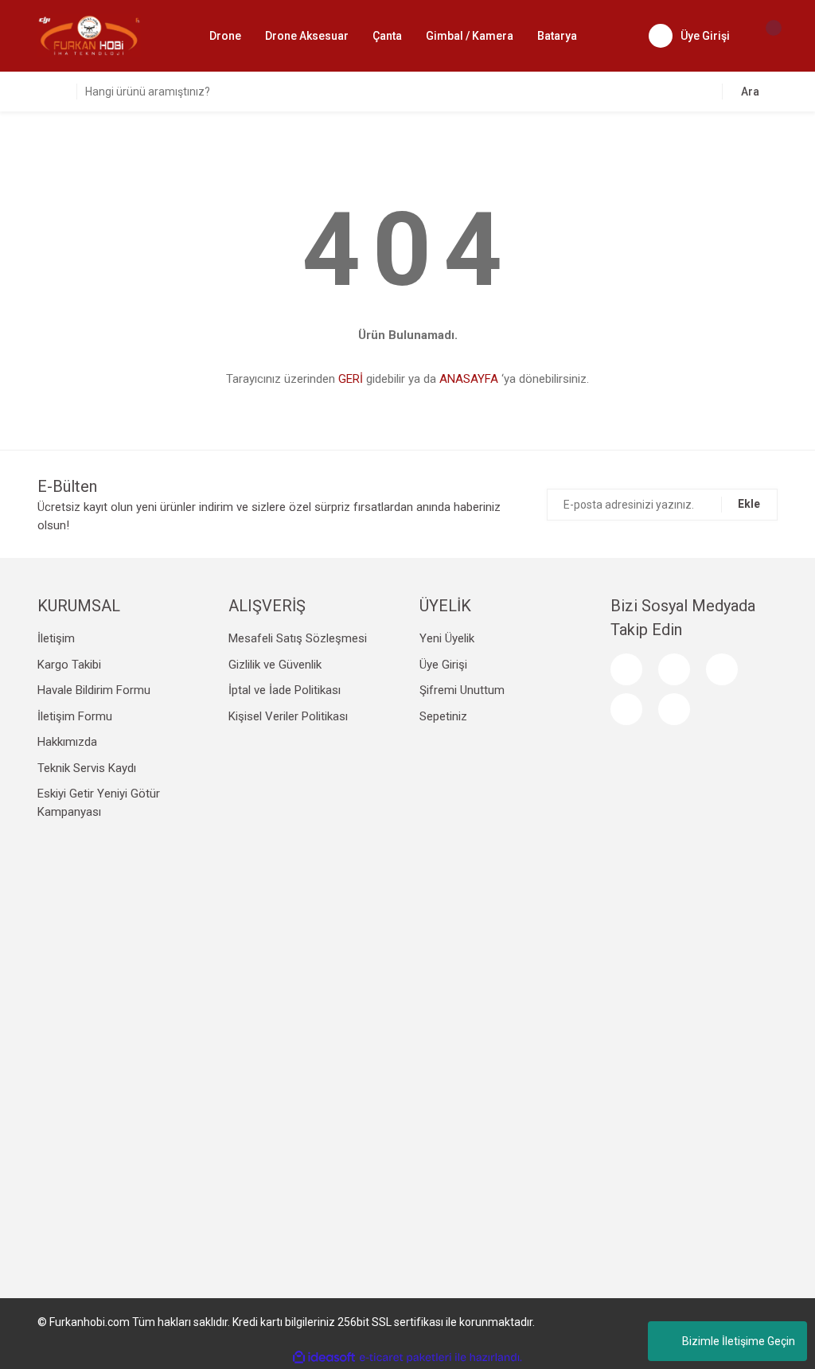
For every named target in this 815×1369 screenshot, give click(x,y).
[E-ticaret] (405, 1358)
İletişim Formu (74, 716)
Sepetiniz (443, 716)
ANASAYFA (468, 379)
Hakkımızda (67, 742)
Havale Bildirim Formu (93, 690)
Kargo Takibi (69, 664)
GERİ (350, 379)
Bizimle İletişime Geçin (738, 1341)
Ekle (749, 503)
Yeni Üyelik (446, 638)
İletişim (56, 638)
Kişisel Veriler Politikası (288, 716)
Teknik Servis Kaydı (86, 768)
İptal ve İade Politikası (284, 690)
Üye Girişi (443, 664)
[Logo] (89, 35)
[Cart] (766, 36)
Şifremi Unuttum (462, 690)
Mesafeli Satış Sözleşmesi (297, 638)
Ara (750, 91)
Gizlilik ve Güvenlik (275, 664)
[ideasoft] (324, 1357)
